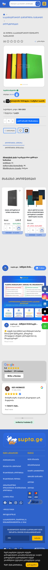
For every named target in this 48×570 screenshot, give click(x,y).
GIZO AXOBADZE (18, 387)
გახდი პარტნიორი (36, 471)
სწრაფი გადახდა (35, 476)
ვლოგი (31, 488)
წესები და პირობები (12, 466)
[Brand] (16, 94)
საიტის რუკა (8, 497)
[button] (38, 62)
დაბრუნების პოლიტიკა (13, 473)
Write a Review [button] (14, 376)
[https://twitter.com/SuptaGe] (45, 311)
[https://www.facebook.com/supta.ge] (45, 289)
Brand (12, 94)
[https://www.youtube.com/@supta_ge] (45, 319)
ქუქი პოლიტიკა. (15, 565)
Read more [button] (9, 409)
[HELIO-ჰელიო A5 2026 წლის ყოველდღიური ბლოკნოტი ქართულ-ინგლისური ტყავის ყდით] (35, 198)
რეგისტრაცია (9, 460)
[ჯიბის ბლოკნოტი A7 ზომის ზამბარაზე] (12, 198)
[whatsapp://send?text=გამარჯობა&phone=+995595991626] (21, 502)
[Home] (24, 440)
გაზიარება (11, 131)
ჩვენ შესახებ (33, 459)
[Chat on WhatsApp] (45, 326)
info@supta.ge (9, 514)
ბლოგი (31, 482)
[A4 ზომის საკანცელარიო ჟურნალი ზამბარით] (24, 66)
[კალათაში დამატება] (19, 228)
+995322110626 (8, 509)
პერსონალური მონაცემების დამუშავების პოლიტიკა (14, 488)
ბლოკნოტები (10, 24)
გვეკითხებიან (34, 465)
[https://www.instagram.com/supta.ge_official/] (45, 296)
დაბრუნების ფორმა (11, 479)
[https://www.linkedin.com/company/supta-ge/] (45, 304)
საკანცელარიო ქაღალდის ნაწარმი (23, 17)
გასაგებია (32, 565)
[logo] (4, 3)
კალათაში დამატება (27, 121)
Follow (41, 268)
